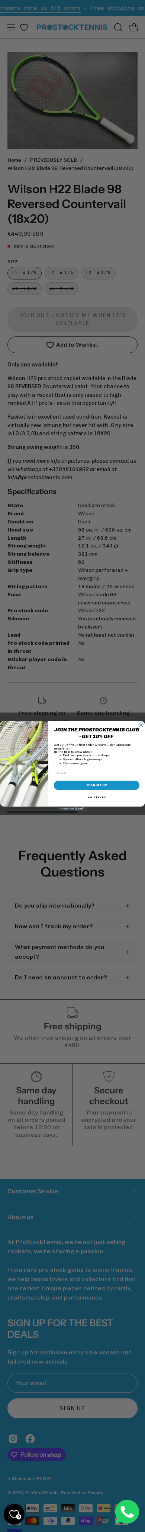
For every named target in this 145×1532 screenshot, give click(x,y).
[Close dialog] (141, 725)
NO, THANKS (97, 797)
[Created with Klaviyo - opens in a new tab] (72, 809)
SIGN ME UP (96, 785)
